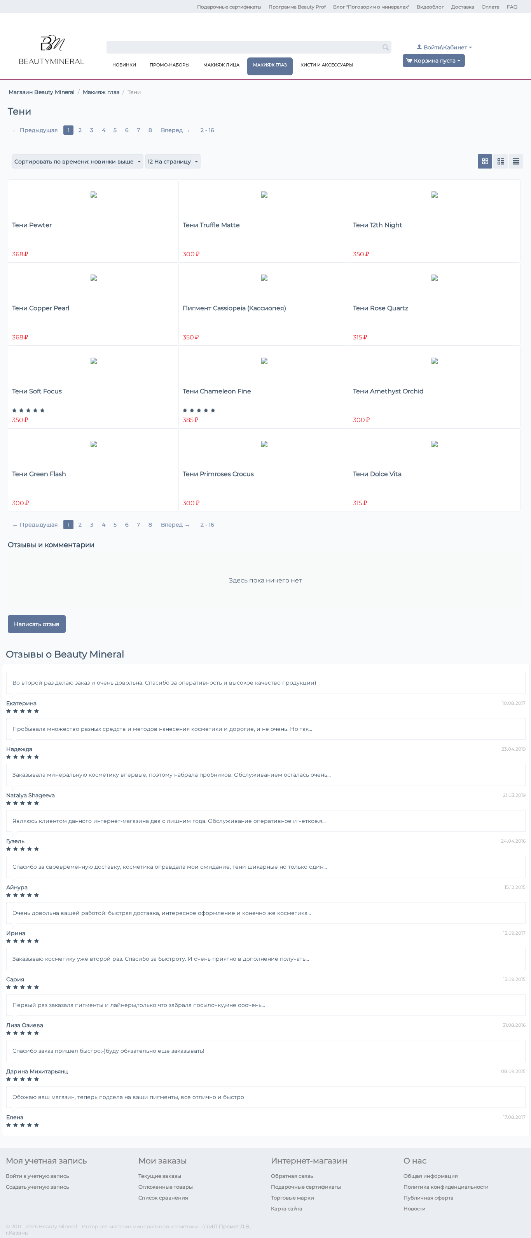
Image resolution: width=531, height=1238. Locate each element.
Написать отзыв (36, 624)
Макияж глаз (270, 65)
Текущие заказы (159, 1176)
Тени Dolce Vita (377, 474)
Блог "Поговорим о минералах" (371, 7)
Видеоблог (430, 7)
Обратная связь (292, 1176)
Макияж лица (221, 65)
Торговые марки (292, 1198)
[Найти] (386, 48)
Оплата (491, 7)
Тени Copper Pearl (40, 308)
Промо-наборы (170, 65)
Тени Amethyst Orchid (388, 391)
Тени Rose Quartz (380, 308)
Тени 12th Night (377, 225)
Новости (414, 1208)
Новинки (124, 65)
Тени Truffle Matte (211, 225)
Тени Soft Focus (37, 391)
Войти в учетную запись (37, 1176)
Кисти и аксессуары (326, 65)
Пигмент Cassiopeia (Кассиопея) (234, 308)
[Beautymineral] (52, 52)
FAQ (512, 7)
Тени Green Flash (39, 474)
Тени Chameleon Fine (217, 391)
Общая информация (430, 1176)
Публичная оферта (428, 1198)
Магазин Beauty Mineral (42, 92)
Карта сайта (286, 1208)
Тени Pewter (32, 225)
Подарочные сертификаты (229, 7)
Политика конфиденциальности (446, 1187)
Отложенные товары (165, 1187)
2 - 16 (207, 130)
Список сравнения (163, 1198)
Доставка (462, 7)
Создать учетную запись (37, 1187)
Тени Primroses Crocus (218, 474)
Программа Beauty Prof (297, 7)
